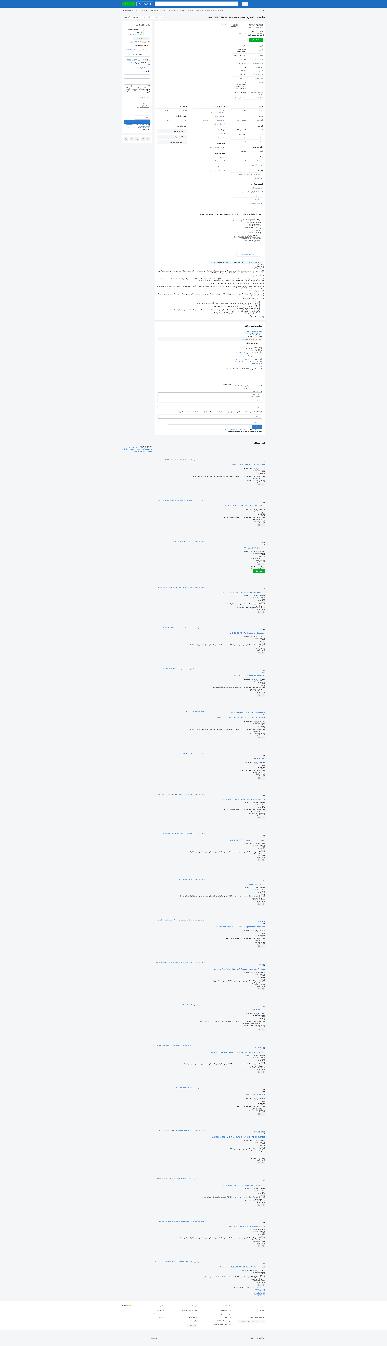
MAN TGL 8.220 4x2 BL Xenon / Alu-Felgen (248, 465)
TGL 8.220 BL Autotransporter (241, 50)
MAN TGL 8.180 (259, 759)
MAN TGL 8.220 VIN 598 (255, 1095)
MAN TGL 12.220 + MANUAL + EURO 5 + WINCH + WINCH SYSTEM (238, 1137)
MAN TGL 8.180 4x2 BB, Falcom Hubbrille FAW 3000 (245, 506)
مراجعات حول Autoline (224, 1321)
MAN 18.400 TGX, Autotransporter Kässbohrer (247, 633)
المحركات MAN (135, 448)
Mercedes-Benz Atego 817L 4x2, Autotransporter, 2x (245, 1226)
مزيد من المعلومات (144, 68)
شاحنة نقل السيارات (240, 55)
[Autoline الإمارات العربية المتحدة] (257, 4)
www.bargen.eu (257, 363)
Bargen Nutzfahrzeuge (254, 331)
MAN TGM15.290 (258, 1010)
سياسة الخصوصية (241, 429)
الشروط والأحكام (226, 1310)
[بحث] (236, 4)
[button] (161, 17)
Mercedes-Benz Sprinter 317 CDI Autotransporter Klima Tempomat (240, 927)
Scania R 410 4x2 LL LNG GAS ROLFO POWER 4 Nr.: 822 (242, 1267)
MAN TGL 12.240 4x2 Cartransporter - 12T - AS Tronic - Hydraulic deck (238, 1052)
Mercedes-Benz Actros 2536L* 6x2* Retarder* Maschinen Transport (239, 969)
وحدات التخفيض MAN (137, 451)
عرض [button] (248, 353)
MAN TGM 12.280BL (257, 884)
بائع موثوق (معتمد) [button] (252, 333)
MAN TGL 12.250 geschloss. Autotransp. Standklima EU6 (243, 592)
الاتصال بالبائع (256, 39)
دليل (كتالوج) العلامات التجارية (222, 1324)
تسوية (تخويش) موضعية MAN (135, 449)
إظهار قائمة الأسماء (236, 221)
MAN (244, 46)
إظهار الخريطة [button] (227, 384)
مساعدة (262, 1314)
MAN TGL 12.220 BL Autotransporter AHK (249, 675)
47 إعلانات (251, 335)
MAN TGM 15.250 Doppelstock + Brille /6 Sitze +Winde (244, 799)
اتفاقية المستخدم (230, 429)
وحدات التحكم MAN (146, 448)
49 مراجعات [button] (244, 339)
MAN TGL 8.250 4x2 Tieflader (254, 548)
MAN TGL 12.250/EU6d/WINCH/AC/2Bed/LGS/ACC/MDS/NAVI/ (241, 718)
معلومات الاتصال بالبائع (258, 1317)
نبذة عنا (262, 1310)
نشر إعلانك (258, 571)
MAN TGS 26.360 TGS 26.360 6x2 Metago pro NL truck (244, 1185)
